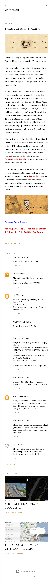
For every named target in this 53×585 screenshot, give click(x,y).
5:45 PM (16, 458)
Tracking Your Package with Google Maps (23, 547)
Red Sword (41, 228)
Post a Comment (13, 464)
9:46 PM (16, 314)
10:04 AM (17, 412)
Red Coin (19, 232)
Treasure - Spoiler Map (16, 159)
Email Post (15, 243)
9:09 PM (16, 266)
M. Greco (17, 444)
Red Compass (20, 228)
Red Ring (9, 228)
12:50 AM (16, 330)
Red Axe (31, 228)
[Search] (46, 4)
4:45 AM (16, 369)
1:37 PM (16, 436)
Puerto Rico (34, 176)
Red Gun (28, 232)
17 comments (16, 512)
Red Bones (38, 232)
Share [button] (7, 243)
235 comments (17, 554)
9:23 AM (16, 388)
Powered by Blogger (28, 571)
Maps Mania (12, 10)
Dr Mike (17, 273)
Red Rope (9, 232)
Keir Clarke (18, 396)
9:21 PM (16, 287)
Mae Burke (34, 577)
